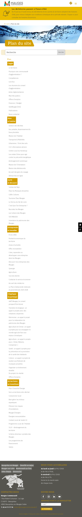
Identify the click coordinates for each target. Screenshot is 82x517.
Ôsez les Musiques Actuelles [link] (19, 191)
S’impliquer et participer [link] (13, 295)
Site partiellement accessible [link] (55, 514)
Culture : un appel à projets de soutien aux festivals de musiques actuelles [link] (19, 361)
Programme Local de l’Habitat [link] (19, 424)
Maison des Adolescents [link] (17, 168)
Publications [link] (13, 111)
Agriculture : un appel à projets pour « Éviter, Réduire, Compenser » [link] (19, 342)
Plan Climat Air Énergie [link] (17, 388)
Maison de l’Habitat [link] (15, 136)
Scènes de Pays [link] (14, 187)
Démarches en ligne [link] (16, 176)
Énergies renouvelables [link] (17, 416)
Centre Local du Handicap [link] (18, 151)
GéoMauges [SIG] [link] (15, 107)
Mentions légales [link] (23, 514)
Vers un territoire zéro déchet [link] (19, 392)
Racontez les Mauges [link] (16, 209)
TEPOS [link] (11, 447)
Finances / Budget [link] (15, 103)
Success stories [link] (14, 276)
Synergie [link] (12, 268)
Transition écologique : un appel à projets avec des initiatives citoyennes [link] (18, 311)
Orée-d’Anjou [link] (6, 472)
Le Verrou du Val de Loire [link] (18, 202)
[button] (75, 3)
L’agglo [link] (10, 63)
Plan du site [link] (44, 514)
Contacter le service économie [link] (19, 280)
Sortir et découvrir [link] (12, 181)
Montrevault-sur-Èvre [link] (24, 468)
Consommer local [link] (15, 396)
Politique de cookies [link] (34, 514)
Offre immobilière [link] (15, 249)
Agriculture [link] (12, 272)
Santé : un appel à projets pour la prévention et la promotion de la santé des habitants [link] (19, 351)
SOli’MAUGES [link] (13, 217)
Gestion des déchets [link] (16, 126)
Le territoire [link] (13, 68)
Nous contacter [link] (14, 114)
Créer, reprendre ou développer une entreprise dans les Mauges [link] (18, 255)
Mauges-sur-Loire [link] (8, 468)
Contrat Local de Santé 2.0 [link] (18, 420)
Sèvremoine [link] (17, 472)
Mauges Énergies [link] (14, 413)
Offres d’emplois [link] (14, 99)
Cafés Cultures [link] (14, 195)
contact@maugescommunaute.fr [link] (25, 507)
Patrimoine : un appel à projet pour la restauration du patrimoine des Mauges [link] (19, 320)
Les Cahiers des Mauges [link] (17, 213)
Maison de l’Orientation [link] (17, 165)
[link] (13, 3)
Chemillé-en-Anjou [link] (27, 465)
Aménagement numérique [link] (18, 161)
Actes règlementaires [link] (16, 92)
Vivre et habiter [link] (12, 119)
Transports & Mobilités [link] (16, 140)
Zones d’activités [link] (14, 245)
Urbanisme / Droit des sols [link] (18, 143)
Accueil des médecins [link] (16, 283)
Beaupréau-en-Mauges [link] (10, 465)
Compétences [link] (13, 78)
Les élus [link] (11, 82)
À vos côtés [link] (13, 235)
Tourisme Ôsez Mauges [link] (17, 198)
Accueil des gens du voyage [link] (18, 172)
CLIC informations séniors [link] (18, 147)
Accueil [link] (6, 24)
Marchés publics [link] (14, 96)
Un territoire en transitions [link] (13, 382)
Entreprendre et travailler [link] (13, 229)
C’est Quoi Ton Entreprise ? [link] (18, 206)
